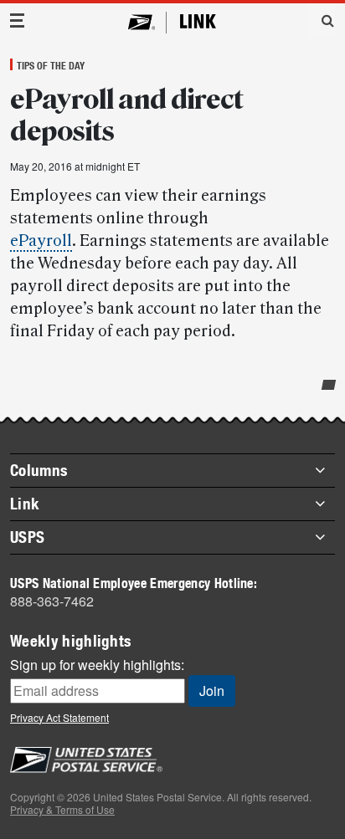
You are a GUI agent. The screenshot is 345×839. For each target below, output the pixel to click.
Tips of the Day (51, 65)
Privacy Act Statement (59, 717)
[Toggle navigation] (17, 20)
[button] (321, 20)
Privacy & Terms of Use (62, 809)
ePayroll (41, 241)
